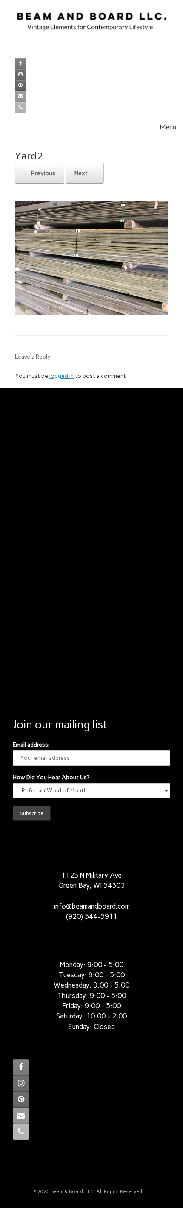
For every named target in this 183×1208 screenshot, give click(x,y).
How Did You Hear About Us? (51, 777)
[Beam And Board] (91, 26)
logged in (61, 376)
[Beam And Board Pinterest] (20, 85)
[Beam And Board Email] (20, 96)
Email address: (31, 745)
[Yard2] (91, 313)
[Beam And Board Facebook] (20, 63)
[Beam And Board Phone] (20, 107)
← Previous (39, 173)
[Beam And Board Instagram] (20, 74)
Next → (84, 173)
